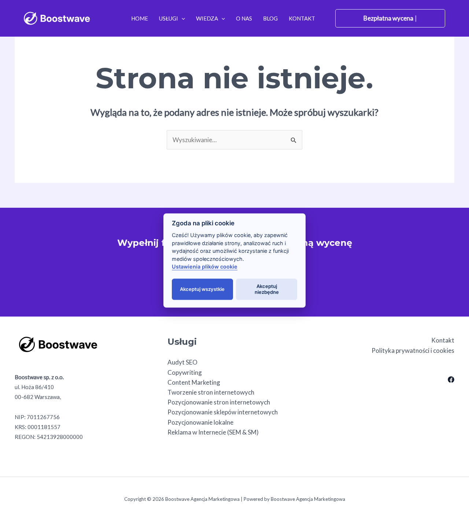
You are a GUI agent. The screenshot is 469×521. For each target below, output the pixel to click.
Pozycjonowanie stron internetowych (218, 402)
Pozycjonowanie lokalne (200, 422)
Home (139, 18)
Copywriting (184, 372)
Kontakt (302, 18)
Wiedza (207, 18)
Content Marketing (193, 382)
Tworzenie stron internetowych (210, 392)
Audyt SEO (182, 362)
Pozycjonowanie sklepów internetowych (222, 412)
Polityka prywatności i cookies (413, 350)
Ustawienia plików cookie (204, 266)
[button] (181, 18)
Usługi (168, 18)
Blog (270, 18)
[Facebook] (451, 379)
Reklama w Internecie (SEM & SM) (213, 432)
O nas (244, 18)
